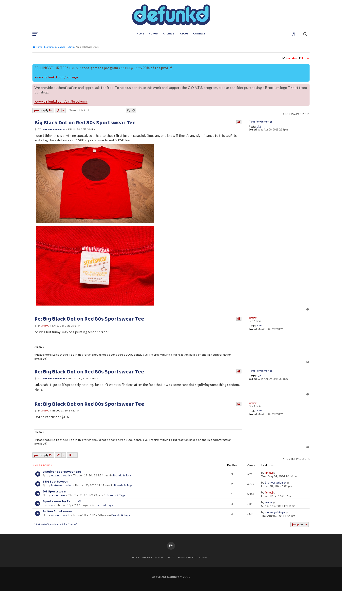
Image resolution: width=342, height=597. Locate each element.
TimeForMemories (260, 121)
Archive (168, 33)
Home (140, 33)
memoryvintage (275, 512)
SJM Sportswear (55, 481)
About (184, 33)
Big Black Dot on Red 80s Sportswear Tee (85, 123)
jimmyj (253, 317)
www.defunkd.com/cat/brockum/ (60, 101)
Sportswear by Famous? (62, 501)
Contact (199, 33)
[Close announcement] (307, 66)
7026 (259, 326)
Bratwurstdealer (61, 485)
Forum (153, 33)
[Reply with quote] (238, 122)
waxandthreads (60, 475)
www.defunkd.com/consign (56, 77)
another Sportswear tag (62, 471)
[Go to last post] (275, 472)
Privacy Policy (187, 557)
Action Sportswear (57, 511)
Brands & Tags (122, 475)
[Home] (171, 15)
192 (258, 126)
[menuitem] (304, 58)
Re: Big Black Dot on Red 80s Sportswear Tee (89, 319)
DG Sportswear (55, 491)
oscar (50, 505)
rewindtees (58, 495)
